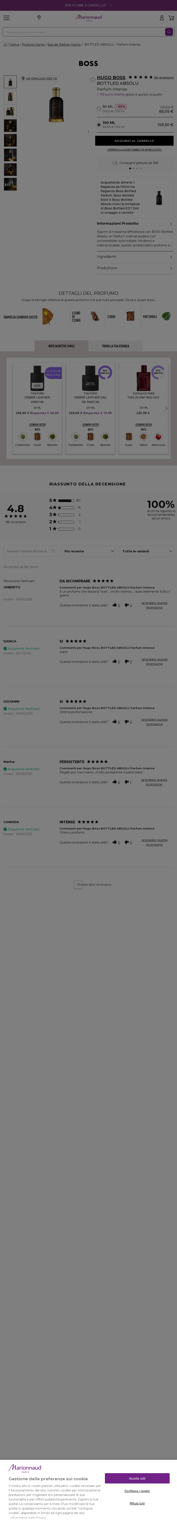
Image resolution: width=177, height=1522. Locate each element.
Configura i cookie (137, 1491)
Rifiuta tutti (137, 1503)
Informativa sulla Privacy (28, 1517)
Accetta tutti (137, 1478)
